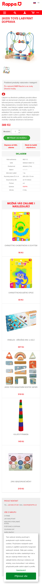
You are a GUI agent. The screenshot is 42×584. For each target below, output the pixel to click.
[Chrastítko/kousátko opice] (21, 274)
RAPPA (25, 186)
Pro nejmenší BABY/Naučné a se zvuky (18, 86)
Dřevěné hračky (10, 88)
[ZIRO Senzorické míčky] (21, 462)
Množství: (7, 131)
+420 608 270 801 (13, 505)
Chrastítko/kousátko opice (21, 292)
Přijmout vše (21, 576)
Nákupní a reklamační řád (12, 523)
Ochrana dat (9, 529)
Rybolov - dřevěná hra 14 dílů (21, 340)
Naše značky (9, 532)
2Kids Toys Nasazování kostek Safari (21, 387)
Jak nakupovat (9, 519)
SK (39, 3)
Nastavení (21, 570)
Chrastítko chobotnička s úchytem (21, 245)
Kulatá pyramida (21, 434)
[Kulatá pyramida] (21, 415)
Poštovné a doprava (12, 526)
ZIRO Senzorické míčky (21, 481)
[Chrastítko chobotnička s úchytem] (21, 226)
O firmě (7, 516)
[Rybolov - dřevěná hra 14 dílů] (21, 321)
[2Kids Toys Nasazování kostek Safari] (21, 368)
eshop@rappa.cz (30, 505)
